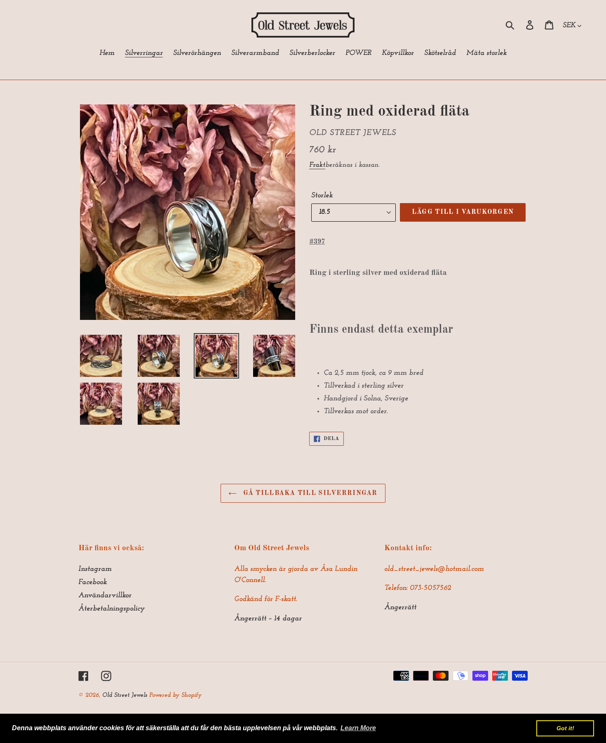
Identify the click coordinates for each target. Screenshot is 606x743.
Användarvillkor (105, 595)
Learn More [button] (358, 727)
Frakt (317, 164)
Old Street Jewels (124, 695)
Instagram (95, 569)
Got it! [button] (565, 728)
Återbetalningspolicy (111, 609)
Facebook (92, 582)
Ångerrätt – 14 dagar (268, 618)
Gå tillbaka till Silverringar (309, 493)
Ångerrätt (400, 607)
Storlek (322, 195)
